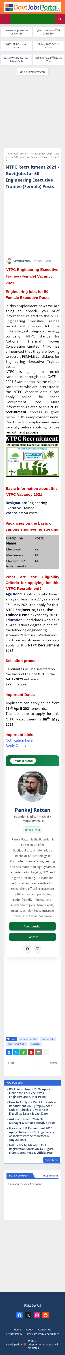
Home (9, 153)
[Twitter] (16, 1052)
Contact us (44, 1329)
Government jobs (17, 1043)
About (29, 1329)
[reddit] (45, 1315)
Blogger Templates (40, 1344)
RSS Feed (32, 1341)
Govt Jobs (19, 153)
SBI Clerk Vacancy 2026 (32, 71)
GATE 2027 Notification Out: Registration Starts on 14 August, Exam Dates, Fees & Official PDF (31, 1148)
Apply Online (16, 745)
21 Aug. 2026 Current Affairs (48, 45)
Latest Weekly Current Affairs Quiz (16, 59)
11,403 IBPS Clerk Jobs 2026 (16, 45)
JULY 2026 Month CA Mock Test (49, 32)
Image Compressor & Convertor (16, 32)
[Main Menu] (5, 19)
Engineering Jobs (28, 1038)
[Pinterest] (31, 1052)
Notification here (19, 740)
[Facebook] (27, 949)
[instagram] (37, 1315)
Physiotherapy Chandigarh (43, 1334)
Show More (51, 1160)
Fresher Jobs (48, 1038)
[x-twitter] (28, 1315)
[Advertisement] (32, 111)
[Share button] (46, 1052)
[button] (60, 19)
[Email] (38, 1052)
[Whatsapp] (23, 1052)
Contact (32, 937)
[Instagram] (38, 949)
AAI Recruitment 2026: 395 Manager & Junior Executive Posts (32, 1121)
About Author (33, 926)
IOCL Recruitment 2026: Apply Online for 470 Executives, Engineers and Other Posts (29, 1093)
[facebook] (19, 1315)
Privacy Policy (14, 1334)
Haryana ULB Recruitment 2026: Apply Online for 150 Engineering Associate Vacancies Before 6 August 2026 (31, 1134)
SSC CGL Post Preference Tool (48, 59)
